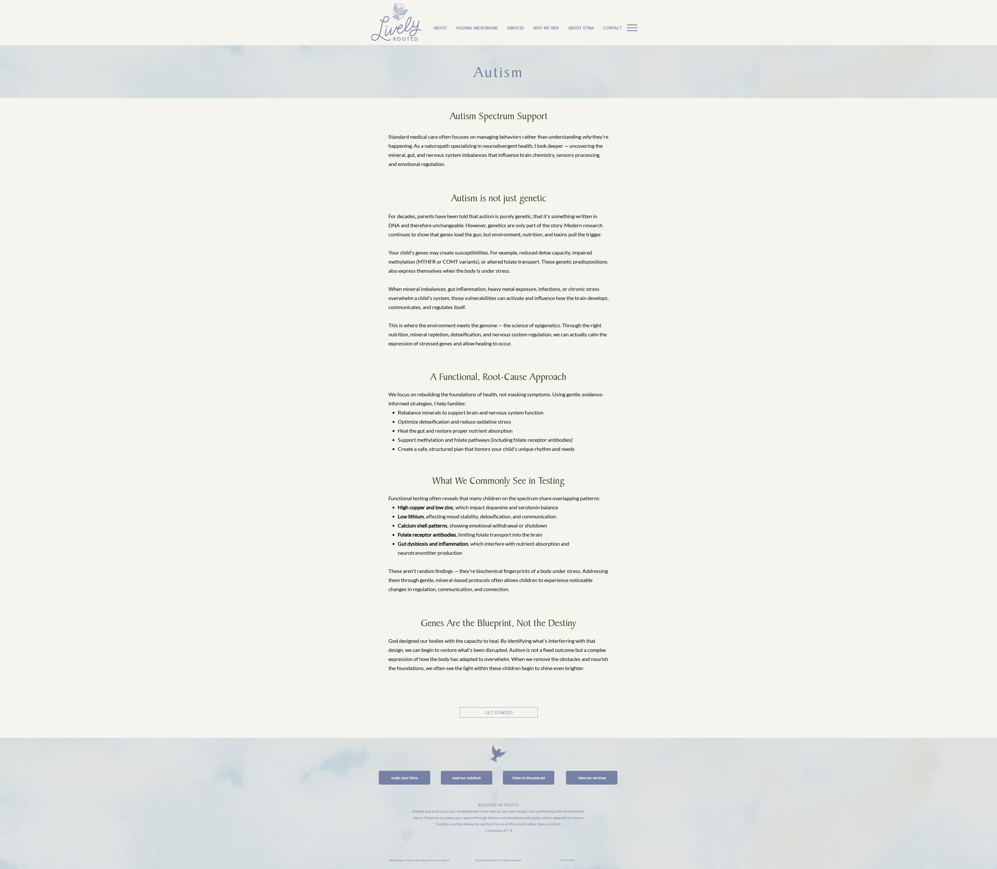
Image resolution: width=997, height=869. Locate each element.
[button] (477, 28)
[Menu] (632, 27)
